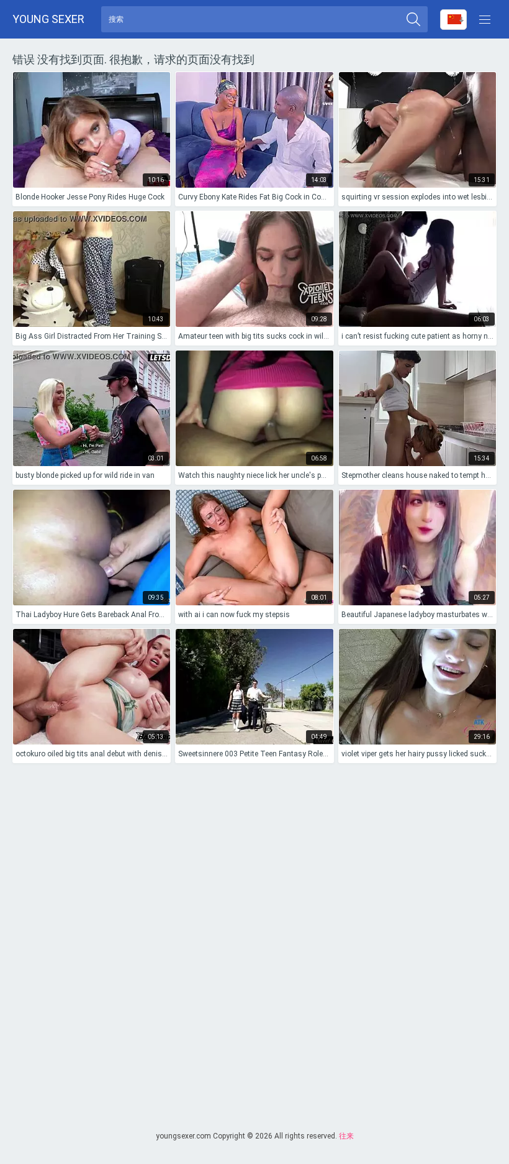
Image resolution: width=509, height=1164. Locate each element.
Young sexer (48, 18)
